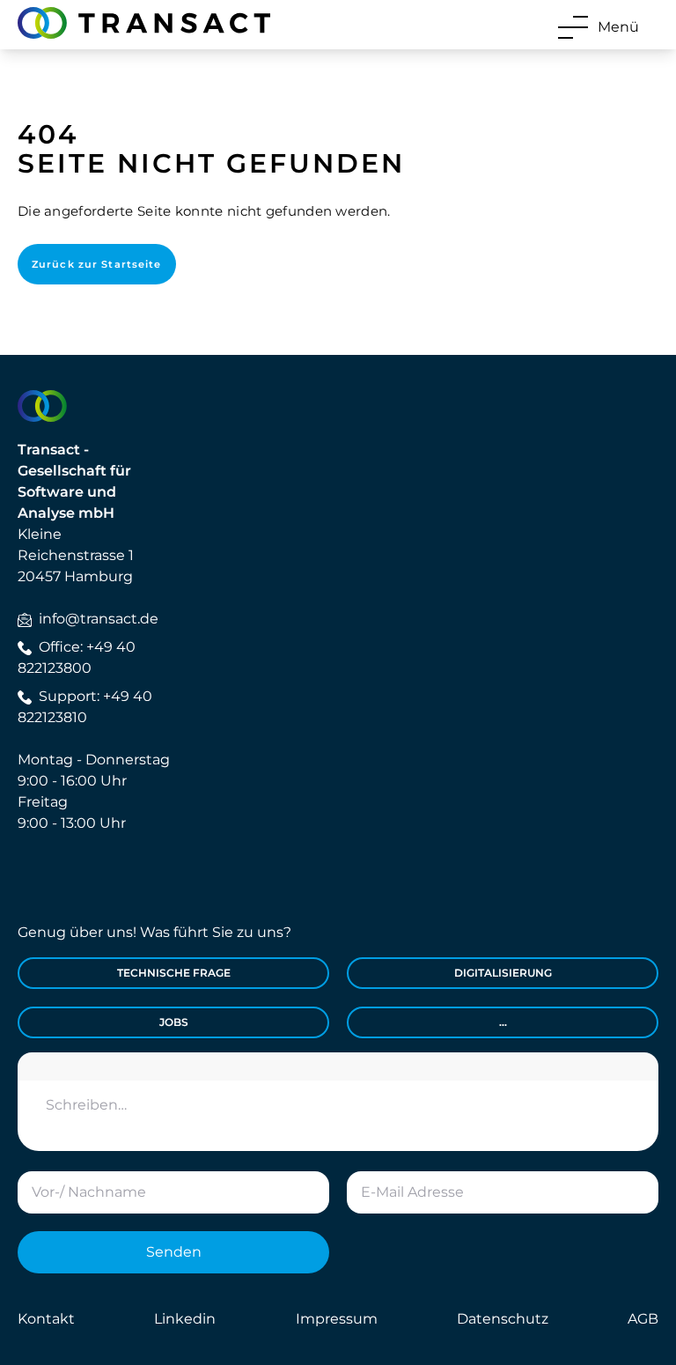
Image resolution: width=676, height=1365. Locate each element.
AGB (643, 1318)
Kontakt (46, 1318)
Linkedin (185, 1318)
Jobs (173, 1022)
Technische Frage (174, 972)
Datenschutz (502, 1318)
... (503, 1022)
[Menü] (573, 27)
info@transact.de (98, 618)
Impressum (337, 1318)
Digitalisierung (503, 972)
